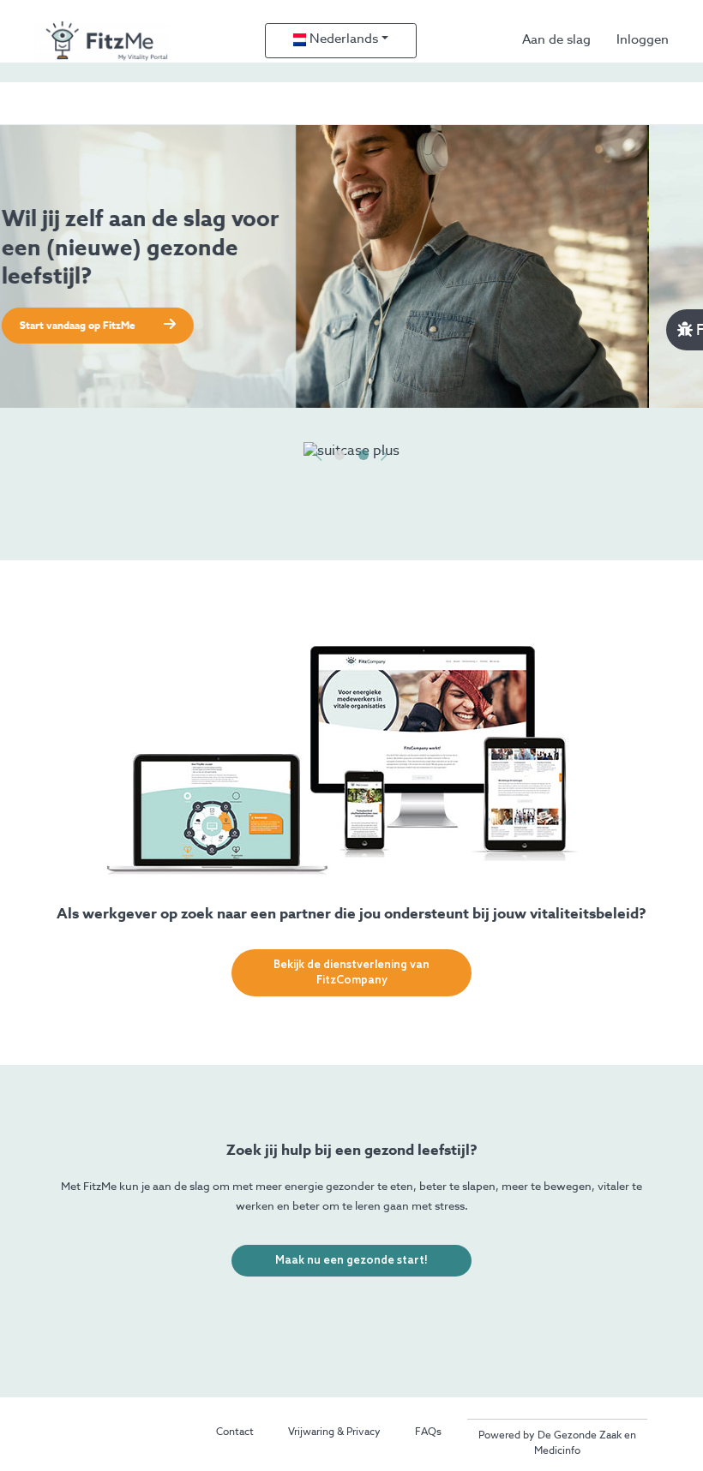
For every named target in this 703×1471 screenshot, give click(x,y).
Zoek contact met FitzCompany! (152, 326)
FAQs (428, 1432)
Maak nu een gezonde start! (351, 1260)
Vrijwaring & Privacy (334, 1432)
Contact (235, 1432)
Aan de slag (556, 39)
